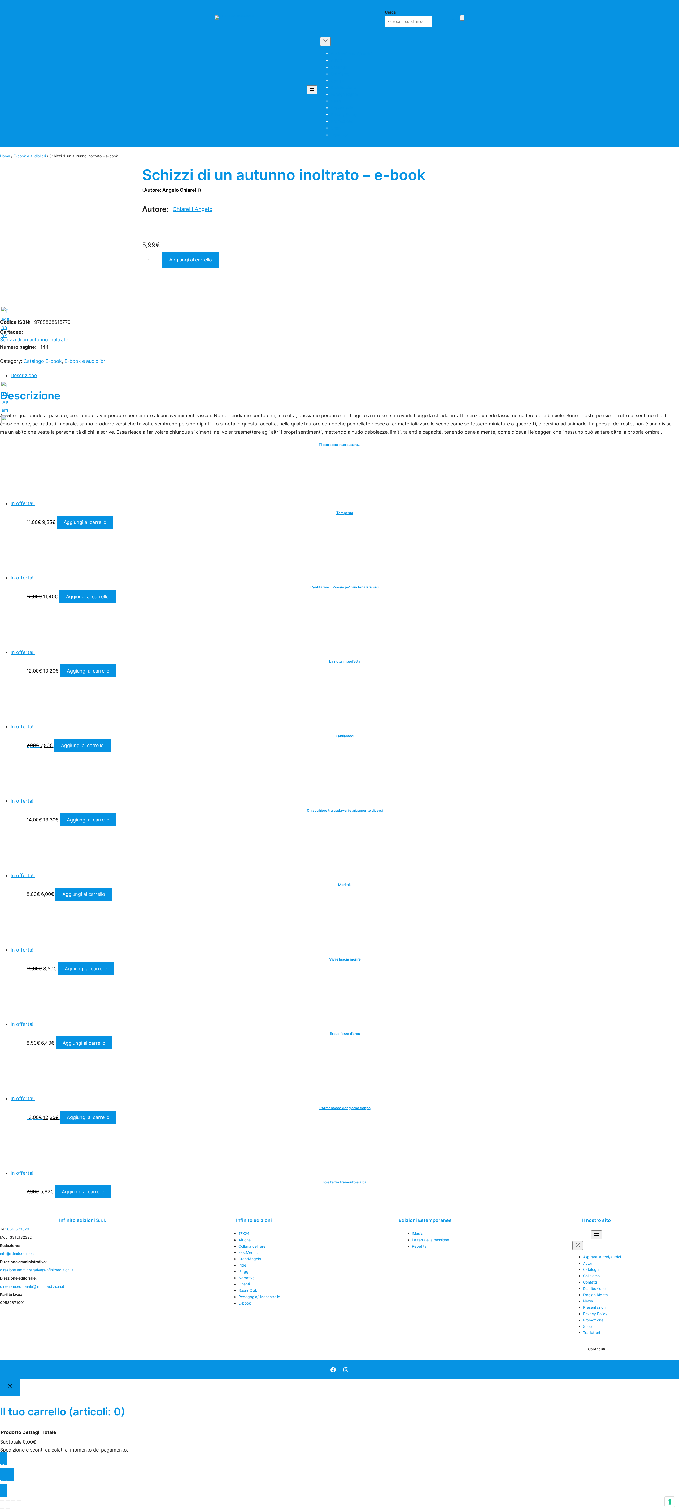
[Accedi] (454, 17)
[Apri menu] (312, 89)
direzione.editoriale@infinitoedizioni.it (32, 1286)
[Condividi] (13, 1500)
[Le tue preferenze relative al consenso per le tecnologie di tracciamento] (670, 1502)
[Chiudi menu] (325, 41)
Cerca (390, 12)
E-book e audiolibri (30, 156)
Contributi (596, 1349)
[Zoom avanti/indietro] (2, 1500)
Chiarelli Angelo (192, 209)
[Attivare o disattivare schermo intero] (8, 1500)
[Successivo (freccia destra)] (8, 1508)
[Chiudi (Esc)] (19, 1500)
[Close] (10, 1387)
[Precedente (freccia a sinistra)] (2, 1508)
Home (5, 156)
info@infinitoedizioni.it (19, 1253)
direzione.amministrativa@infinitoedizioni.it (36, 1270)
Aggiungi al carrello (190, 259)
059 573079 (18, 1229)
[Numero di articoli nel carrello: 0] (462, 18)
